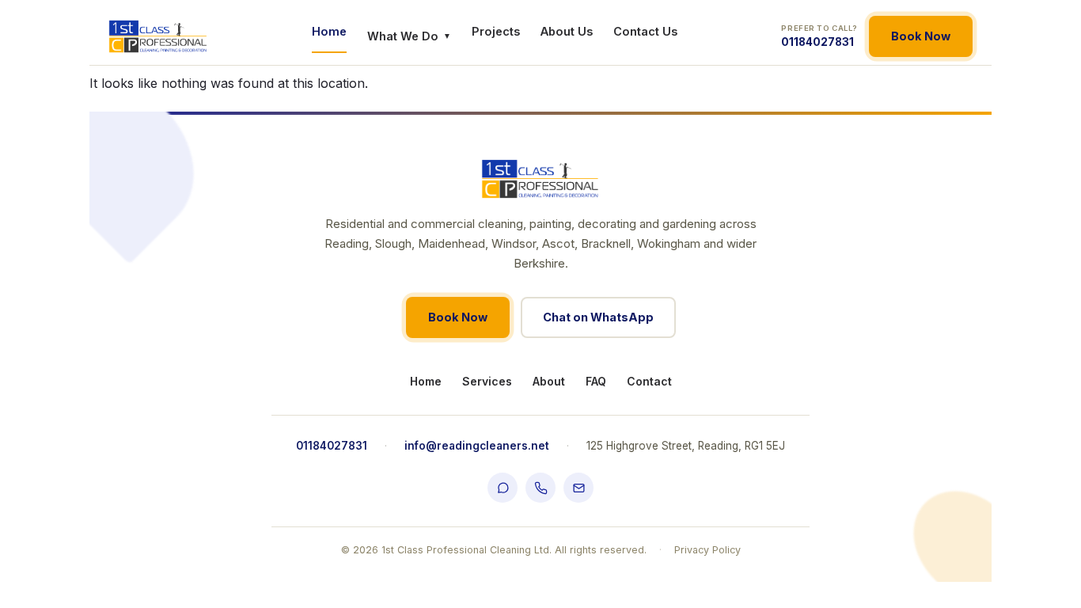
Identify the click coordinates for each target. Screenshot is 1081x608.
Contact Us (645, 31)
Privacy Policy (707, 550)
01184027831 (819, 36)
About (549, 381)
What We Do (409, 36)
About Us (566, 31)
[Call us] (540, 488)
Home (329, 31)
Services (487, 381)
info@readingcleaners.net (476, 445)
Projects (496, 31)
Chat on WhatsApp (598, 317)
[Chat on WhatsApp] (502, 488)
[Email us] (578, 488)
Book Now (920, 36)
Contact (649, 381)
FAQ (596, 381)
